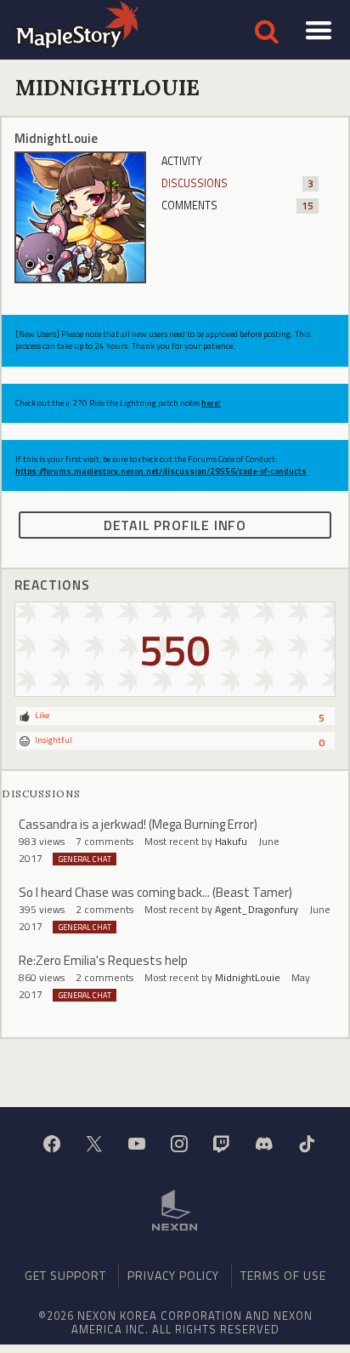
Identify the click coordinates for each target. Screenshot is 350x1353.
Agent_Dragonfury (256, 909)
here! (211, 403)
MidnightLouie (247, 977)
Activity (181, 161)
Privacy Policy (173, 1275)
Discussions (237, 183)
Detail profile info (175, 525)
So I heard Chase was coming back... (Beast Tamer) (155, 892)
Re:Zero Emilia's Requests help (103, 960)
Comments (237, 205)
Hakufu (231, 841)
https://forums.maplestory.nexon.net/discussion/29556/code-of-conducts (161, 471)
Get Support (65, 1275)
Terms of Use (283, 1275)
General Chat (85, 859)
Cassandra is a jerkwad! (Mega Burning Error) (138, 824)
